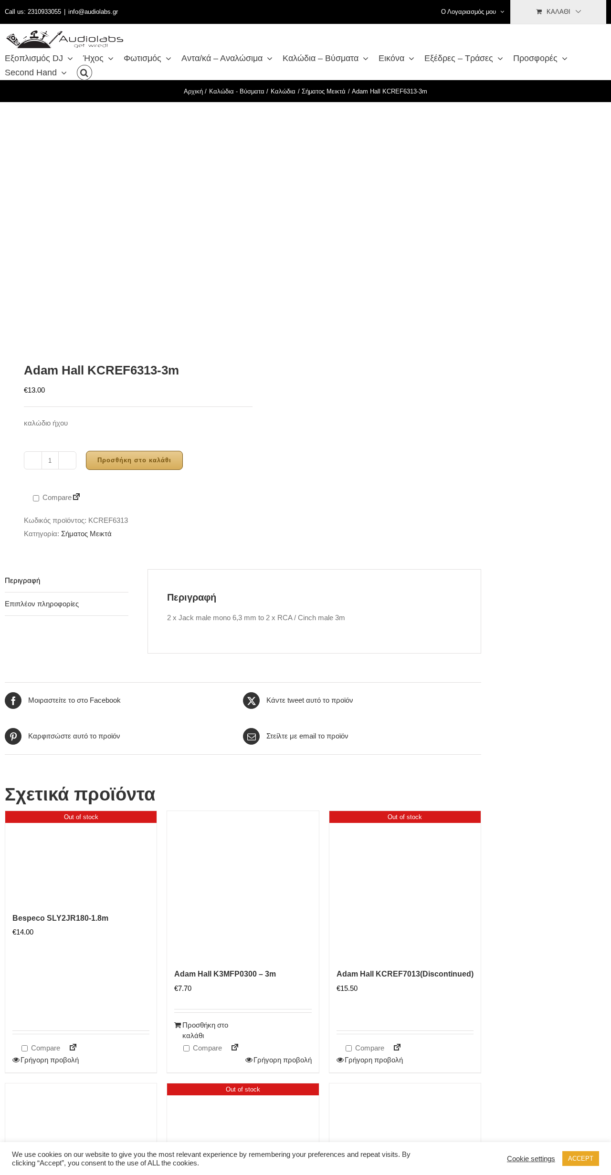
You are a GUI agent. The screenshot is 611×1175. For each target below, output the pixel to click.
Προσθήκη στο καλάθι (134, 460)
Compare (56, 497)
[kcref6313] (119, 223)
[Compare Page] (76, 498)
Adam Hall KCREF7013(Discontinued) (405, 974)
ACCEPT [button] (580, 1158)
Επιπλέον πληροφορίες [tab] (42, 604)
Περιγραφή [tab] (22, 580)
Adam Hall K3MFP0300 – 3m (225, 974)
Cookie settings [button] (531, 1159)
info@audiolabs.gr (93, 11)
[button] (84, 72)
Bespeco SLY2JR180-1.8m (60, 918)
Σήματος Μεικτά (86, 534)
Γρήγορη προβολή (50, 1060)
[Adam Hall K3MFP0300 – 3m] (242, 886)
